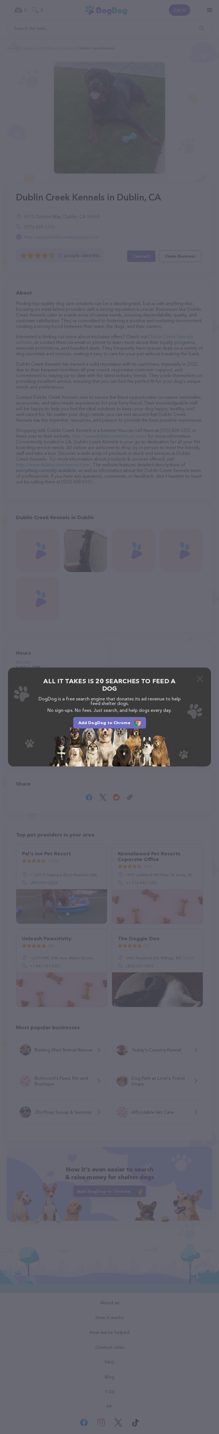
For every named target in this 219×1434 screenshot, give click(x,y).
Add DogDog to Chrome (104, 722)
